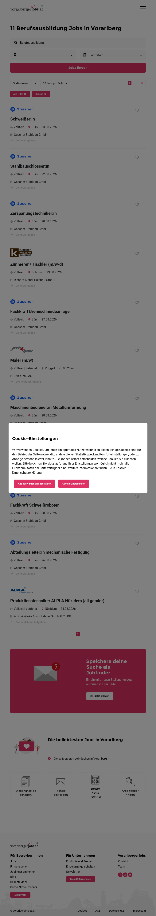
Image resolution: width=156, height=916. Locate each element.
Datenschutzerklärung (27, 472)
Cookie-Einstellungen (73, 483)
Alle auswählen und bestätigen (34, 483)
